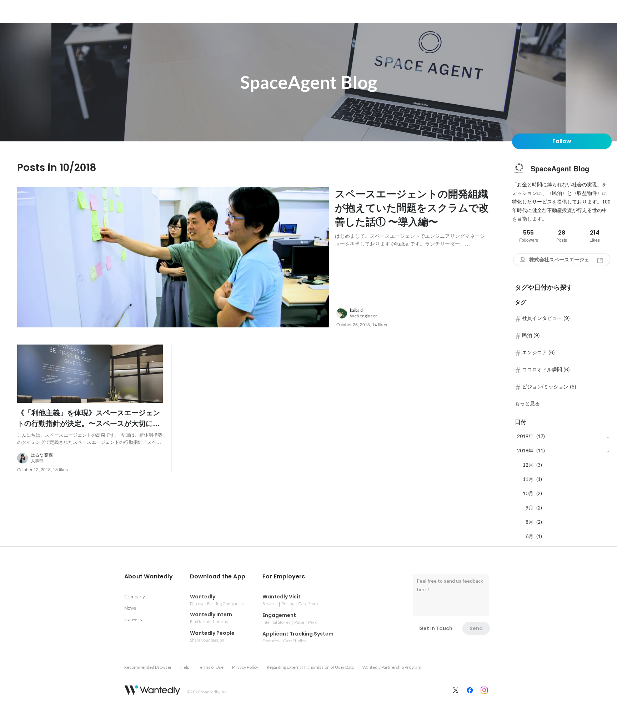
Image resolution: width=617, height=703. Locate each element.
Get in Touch (435, 628)
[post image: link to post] (173, 257)
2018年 (525, 450)
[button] (148, 576)
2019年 (525, 436)
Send (476, 628)
